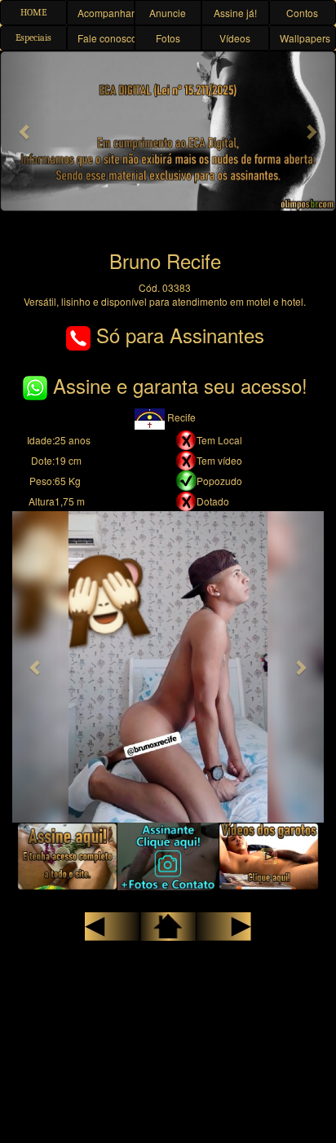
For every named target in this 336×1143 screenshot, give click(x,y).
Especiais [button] (33, 37)
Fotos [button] (168, 38)
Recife (180, 417)
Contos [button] (302, 13)
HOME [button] (33, 12)
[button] (25, 131)
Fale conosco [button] (105, 38)
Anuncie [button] (167, 13)
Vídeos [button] (234, 38)
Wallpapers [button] (305, 38)
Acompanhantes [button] (105, 13)
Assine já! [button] (235, 13)
